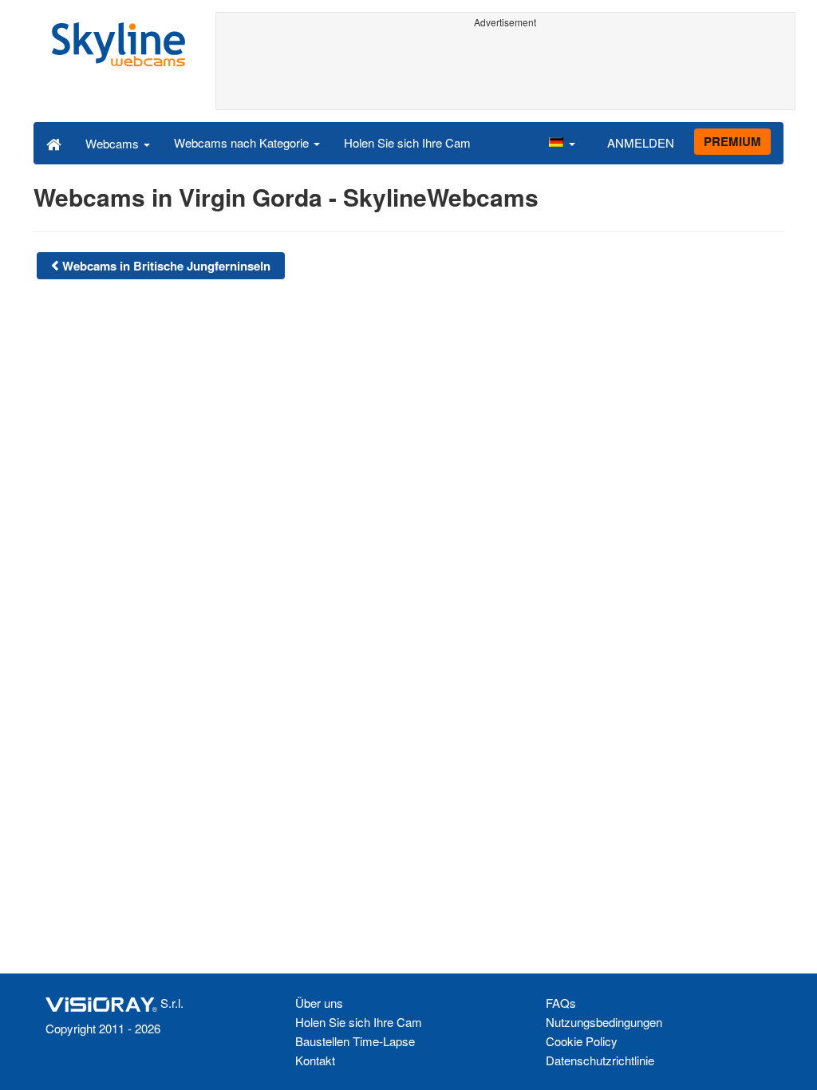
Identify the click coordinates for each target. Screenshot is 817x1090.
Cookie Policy (582, 1041)
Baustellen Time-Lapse (355, 1041)
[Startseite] (53, 143)
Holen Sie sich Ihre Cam (407, 142)
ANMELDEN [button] (640, 142)
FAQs (561, 1002)
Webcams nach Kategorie (243, 142)
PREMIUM (732, 141)
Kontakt (315, 1060)
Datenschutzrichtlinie (600, 1060)
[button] (561, 143)
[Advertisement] (505, 69)
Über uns (319, 1002)
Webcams (113, 143)
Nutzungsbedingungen (604, 1021)
